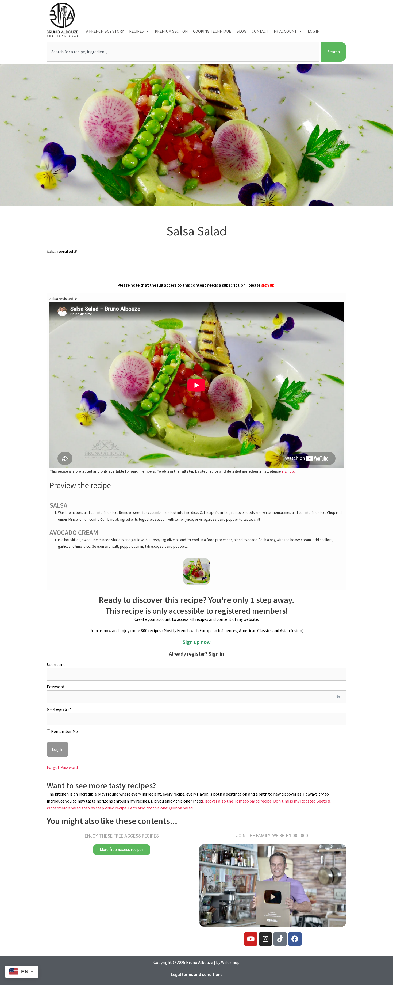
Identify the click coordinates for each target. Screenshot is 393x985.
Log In (313, 31)
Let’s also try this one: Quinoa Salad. (161, 808)
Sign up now (197, 641)
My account (285, 31)
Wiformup (230, 962)
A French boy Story (105, 31)
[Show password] (337, 696)
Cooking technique (212, 31)
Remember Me (64, 731)
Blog (241, 31)
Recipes (136, 31)
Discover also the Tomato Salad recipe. (237, 801)
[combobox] (183, 52)
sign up (268, 285)
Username (56, 664)
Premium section (171, 31)
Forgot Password (62, 767)
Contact (260, 31)
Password (55, 686)
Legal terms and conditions (196, 974)
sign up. (288, 471)
